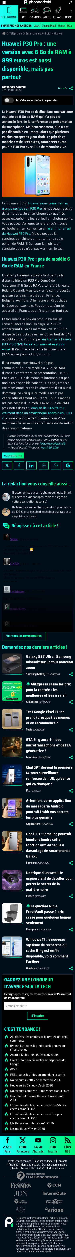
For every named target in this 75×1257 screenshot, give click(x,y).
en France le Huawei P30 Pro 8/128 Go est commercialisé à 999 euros (37, 344)
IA (27, 790)
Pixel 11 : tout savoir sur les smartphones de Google (37, 1062)
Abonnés (38, 1149)
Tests (29, 729)
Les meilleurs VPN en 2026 (27, 1129)
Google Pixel (49, 26)
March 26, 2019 (49, 447)
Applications (33, 824)
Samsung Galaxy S (36, 674)
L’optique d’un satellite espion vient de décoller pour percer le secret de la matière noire (49, 881)
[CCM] (54, 1185)
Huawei (58, 33)
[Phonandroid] (9, 1222)
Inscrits (53, 1149)
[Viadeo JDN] (21, 1209)
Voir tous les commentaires (24, 635)
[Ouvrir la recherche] (70, 2)
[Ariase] (54, 1209)
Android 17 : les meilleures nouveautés (34, 1055)
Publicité (13, 1164)
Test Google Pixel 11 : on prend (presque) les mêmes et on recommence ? (48, 717)
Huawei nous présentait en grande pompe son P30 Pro (35, 205)
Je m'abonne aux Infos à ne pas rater (37, 100)
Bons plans (32, 929)
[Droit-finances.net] (21, 1201)
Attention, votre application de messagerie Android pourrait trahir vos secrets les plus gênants (48, 808)
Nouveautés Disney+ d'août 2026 (31, 1085)
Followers (22, 1149)
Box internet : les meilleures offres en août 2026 (37, 1098)
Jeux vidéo (32, 757)
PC (23, 17)
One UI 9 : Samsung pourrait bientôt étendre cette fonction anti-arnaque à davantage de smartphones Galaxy (48, 845)
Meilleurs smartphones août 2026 (32, 1123)
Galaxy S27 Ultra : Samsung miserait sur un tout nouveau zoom (49, 662)
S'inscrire (37, 1015)
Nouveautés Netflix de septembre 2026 (35, 1080)
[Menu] (4, 2)
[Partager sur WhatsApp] (56, 465)
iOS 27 (14, 1069)
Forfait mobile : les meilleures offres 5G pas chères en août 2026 (38, 1107)
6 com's (62, 88)
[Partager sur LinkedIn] (31, 465)
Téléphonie (9, 17)
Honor (61, 26)
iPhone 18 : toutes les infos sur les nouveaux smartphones (38, 1047)
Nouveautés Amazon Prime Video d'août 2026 (39, 1091)
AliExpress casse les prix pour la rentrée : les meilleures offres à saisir (48, 689)
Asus (37, 26)
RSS (67, 1149)
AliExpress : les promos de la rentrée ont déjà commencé (39, 1038)
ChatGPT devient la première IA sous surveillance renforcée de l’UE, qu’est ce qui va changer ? (49, 775)
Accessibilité (27, 1168)
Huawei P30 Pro (13, 455)
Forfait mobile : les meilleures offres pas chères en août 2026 (36, 1116)
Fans (7, 1149)
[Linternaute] (54, 1193)
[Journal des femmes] (21, 1185)
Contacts (62, 1161)
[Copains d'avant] (54, 1201)
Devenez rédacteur (44, 1161)
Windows (31, 968)
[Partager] (71, 88)
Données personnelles (54, 1164)
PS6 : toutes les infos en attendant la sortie (37, 1075)
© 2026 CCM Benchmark (50, 1168)
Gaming (35, 17)
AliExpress (32, 702)
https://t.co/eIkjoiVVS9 (52, 443)
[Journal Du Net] (21, 1193)
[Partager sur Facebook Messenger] (44, 465)
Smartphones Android (38, 33)
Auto (47, 17)
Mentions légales (30, 1164)
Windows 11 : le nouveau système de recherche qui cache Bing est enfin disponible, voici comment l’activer (47, 950)
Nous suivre (68, 465)
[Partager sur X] (7, 465)
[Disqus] (37, 582)
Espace (58, 17)
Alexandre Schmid (14, 86)
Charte (14, 1168)
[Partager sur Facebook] (19, 465)
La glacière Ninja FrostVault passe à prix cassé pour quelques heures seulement (48, 914)
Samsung (31, 863)
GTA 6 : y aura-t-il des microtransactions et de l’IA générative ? (48, 745)
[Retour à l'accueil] (37, 2)
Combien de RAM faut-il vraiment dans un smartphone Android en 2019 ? (37, 413)
